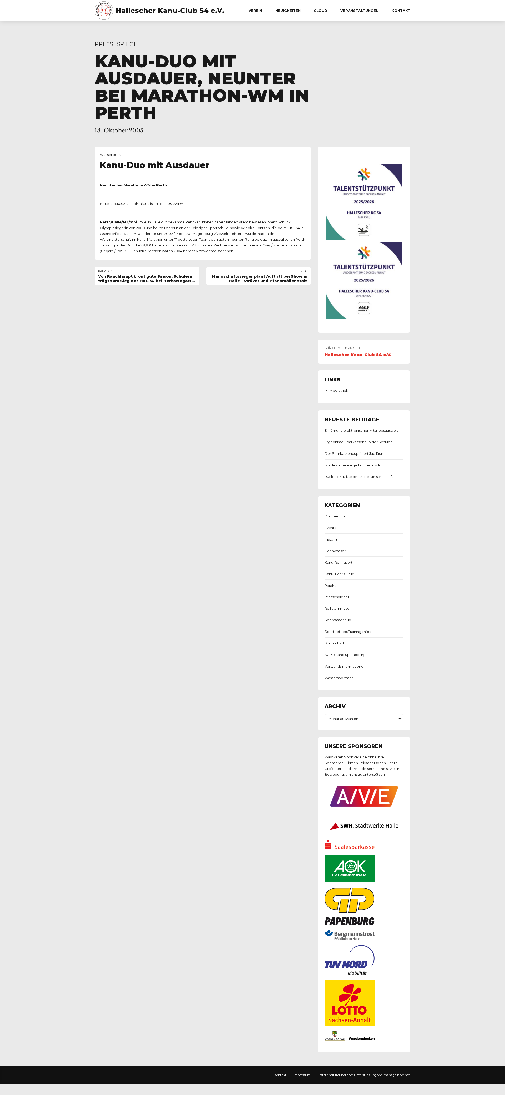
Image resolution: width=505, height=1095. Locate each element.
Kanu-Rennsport (338, 562)
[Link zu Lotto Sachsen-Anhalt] (350, 1025)
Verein (255, 10)
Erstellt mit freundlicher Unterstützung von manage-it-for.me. (363, 1075)
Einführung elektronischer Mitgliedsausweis (361, 430)
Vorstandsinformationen (345, 666)
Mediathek (339, 390)
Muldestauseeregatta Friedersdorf (354, 465)
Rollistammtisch (338, 608)
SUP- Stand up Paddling (345, 655)
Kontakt (401, 10)
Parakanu (333, 585)
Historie (331, 539)
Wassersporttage (339, 678)
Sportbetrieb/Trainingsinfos (348, 631)
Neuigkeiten (288, 10)
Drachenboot (336, 516)
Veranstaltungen (359, 10)
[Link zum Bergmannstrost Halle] (350, 939)
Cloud (320, 10)
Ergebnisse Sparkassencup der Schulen (358, 442)
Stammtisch (335, 643)
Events (330, 528)
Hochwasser (335, 551)
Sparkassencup (338, 620)
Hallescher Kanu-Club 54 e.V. (170, 10)
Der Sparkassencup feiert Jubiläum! (355, 453)
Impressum (302, 1075)
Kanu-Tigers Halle (339, 574)
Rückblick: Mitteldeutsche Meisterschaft (359, 477)
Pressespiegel (118, 44)
